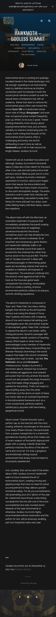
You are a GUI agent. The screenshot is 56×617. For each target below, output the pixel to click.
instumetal (34, 48)
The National (28, 55)
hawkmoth (20, 48)
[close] (53, 6)
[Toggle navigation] (41, 21)
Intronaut (13, 51)
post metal (28, 51)
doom (40, 45)
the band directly (22, 569)
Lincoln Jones (32, 65)
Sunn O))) (41, 51)
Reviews (14, 45)
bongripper (28, 45)
